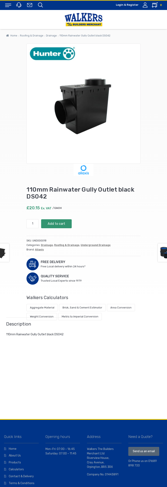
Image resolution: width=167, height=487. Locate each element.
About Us (15, 455)
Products (15, 462)
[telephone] (19, 5)
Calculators (16, 469)
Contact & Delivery (21, 476)
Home (13, 35)
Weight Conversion (42, 316)
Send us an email (144, 451)
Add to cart (56, 224)
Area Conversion (121, 307)
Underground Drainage (96, 245)
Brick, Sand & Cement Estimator (82, 307)
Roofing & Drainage (31, 35)
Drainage (51, 35)
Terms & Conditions (21, 483)
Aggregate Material (42, 307)
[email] (30, 5)
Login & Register (127, 4)
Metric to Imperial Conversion (80, 316)
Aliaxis (39, 249)
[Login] (145, 5)
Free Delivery (53, 262)
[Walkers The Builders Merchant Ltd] (83, 19)
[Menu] (8, 5)
